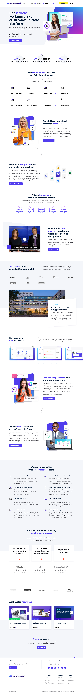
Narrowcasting (33, 90)
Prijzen (47, 3)
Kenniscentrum (61, 683)
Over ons (70, 677)
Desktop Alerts (66, 90)
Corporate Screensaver (16, 90)
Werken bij (70, 682)
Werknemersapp (50, 90)
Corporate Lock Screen (16, 102)
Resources (32, 3)
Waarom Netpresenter (49, 683)
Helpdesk (60, 677)
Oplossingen (47, 682)
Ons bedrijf (39, 3)
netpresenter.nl (14, 3)
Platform (25, 3)
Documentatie (61, 680)
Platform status (61, 682)
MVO (69, 683)
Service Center (61, 679)
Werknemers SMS (66, 102)
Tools (46, 679)
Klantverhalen (71, 680)
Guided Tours (47, 680)
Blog (59, 684)
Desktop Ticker (50, 102)
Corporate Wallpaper (33, 102)
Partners (70, 679)
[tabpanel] (23, 353)
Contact (69, 684)
